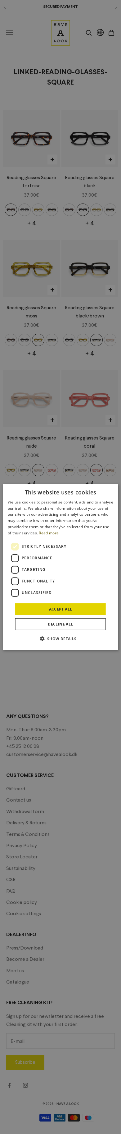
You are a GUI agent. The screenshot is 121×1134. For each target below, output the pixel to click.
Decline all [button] (60, 624)
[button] (60, 638)
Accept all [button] (60, 608)
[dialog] (60, 567)
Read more (49, 533)
